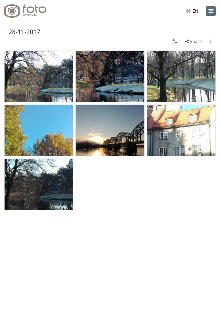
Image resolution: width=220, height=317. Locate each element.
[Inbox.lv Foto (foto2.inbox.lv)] (27, 11)
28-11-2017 (24, 32)
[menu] (211, 11)
